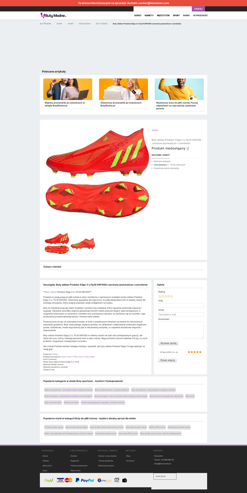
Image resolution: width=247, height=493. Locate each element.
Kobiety (46, 461)
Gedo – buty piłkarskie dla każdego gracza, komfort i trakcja (69, 433)
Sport (45, 470)
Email (161, 310)
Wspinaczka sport (71, 402)
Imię (161, 300)
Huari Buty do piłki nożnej (105, 433)
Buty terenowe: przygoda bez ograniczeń (166, 396)
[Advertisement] (123, 48)
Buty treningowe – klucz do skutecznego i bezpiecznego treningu (121, 396)
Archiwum (130, 461)
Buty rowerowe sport (53, 402)
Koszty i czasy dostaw (107, 456)
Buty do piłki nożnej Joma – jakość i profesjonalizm (160, 433)
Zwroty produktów (105, 461)
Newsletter (158, 456)
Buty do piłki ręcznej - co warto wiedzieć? (112, 390)
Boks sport (190, 396)
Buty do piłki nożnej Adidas (76, 427)
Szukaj (198, 9)
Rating (162, 292)
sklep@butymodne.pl (162, 464)
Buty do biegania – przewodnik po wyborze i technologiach (68, 396)
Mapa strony (76, 470)
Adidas (155, 130)
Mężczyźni (47, 466)
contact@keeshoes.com (153, 3)
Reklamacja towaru (106, 466)
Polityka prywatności (79, 466)
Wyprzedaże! (200, 15)
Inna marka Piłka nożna (128, 433)
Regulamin (75, 461)
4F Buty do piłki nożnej (54, 427)
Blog (128, 456)
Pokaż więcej (167, 360)
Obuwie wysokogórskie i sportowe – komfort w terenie (103, 402)
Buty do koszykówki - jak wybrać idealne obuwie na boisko (68, 390)
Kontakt (74, 456)
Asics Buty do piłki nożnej (136, 427)
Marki (186, 15)
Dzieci (45, 456)
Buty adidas (50, 292)
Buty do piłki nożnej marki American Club (106, 427)
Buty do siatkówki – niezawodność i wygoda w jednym (153, 390)
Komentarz (164, 319)
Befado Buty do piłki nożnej (179, 427)
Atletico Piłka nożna (157, 427)
